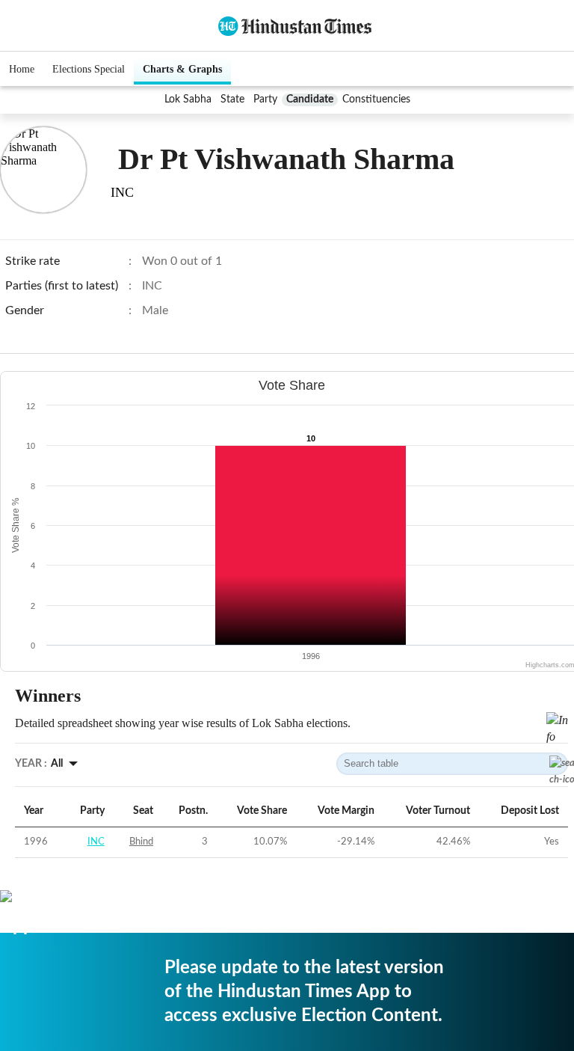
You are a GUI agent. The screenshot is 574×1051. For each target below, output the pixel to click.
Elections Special (88, 69)
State (232, 99)
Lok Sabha (188, 99)
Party (265, 99)
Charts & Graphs (182, 69)
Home (21, 69)
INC (96, 842)
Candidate (309, 99)
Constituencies (376, 99)
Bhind (141, 842)
